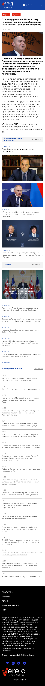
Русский (16, 15)
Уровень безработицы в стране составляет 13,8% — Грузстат (20, 331)
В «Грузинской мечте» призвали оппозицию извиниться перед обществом (21, 355)
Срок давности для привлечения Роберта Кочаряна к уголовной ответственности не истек (20, 529)
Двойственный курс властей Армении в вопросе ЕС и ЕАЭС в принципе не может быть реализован (20, 482)
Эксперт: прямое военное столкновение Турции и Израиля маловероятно (19, 379)
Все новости (38, 369)
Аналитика (7, 592)
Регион (5, 601)
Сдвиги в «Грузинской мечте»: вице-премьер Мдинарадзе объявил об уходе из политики (21, 446)
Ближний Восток (11, 605)
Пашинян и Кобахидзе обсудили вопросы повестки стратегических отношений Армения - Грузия (20, 413)
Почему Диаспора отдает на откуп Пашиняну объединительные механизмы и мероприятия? (22, 505)
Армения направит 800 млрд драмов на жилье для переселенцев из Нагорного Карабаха (19, 566)
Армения (6, 596)
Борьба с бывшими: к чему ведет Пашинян (21, 577)
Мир (4, 610)
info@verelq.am (19, 679)
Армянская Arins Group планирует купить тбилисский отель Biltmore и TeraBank (20, 436)
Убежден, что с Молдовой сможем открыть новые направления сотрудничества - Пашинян (20, 400)
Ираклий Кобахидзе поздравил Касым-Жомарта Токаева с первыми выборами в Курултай (20, 343)
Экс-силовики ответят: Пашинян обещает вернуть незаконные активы (20, 517)
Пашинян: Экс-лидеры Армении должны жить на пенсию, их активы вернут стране (20, 494)
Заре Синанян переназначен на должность (20, 389)
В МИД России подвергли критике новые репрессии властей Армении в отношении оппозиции (21, 542)
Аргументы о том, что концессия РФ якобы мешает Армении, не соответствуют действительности (20, 458)
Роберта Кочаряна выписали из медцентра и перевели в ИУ (22, 470)
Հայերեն (6, 15)
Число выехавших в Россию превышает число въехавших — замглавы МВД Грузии (20, 425)
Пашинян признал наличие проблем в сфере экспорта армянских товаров (22, 554)
